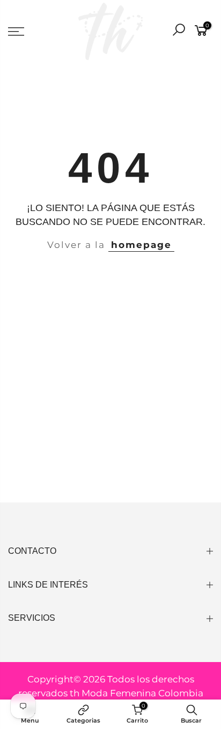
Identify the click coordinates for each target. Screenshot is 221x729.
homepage (141, 244)
